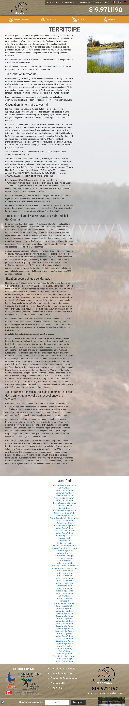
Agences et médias (83, 2)
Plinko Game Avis (64, 540)
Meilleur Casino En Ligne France (64, 485)
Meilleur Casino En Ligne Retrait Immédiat (64, 518)
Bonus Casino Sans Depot (64, 556)
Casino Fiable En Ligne (65, 573)
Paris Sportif (64, 601)
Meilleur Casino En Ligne (64, 490)
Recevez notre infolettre (31, 702)
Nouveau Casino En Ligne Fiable (64, 546)
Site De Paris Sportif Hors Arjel (64, 603)
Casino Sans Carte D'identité (64, 530)
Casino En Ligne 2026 (64, 551)
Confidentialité (58, 683)
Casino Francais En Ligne (64, 606)
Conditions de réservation (63, 668)
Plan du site (56, 688)
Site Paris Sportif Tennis (64, 535)
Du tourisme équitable (61, 673)
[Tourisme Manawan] (16, 7)
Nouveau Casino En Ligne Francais (64, 548)
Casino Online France (64, 586)
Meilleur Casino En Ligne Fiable (64, 513)
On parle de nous (53, 2)
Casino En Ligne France (64, 495)
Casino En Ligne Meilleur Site (64, 498)
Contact (107, 2)
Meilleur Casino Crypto (64, 523)
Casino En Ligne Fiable (65, 505)
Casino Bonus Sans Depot (64, 558)
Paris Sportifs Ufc (64, 538)
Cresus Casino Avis (64, 561)
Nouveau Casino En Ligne (64, 648)
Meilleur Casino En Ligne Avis (64, 525)
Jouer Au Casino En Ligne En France (64, 568)
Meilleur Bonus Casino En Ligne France (64, 566)
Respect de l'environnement (64, 678)
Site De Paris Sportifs (64, 543)
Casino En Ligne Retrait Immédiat (64, 656)
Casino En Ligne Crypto (64, 583)
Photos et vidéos (68, 2)
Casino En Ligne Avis (64, 581)
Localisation (97, 2)
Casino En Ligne (64, 488)
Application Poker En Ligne (64, 631)
